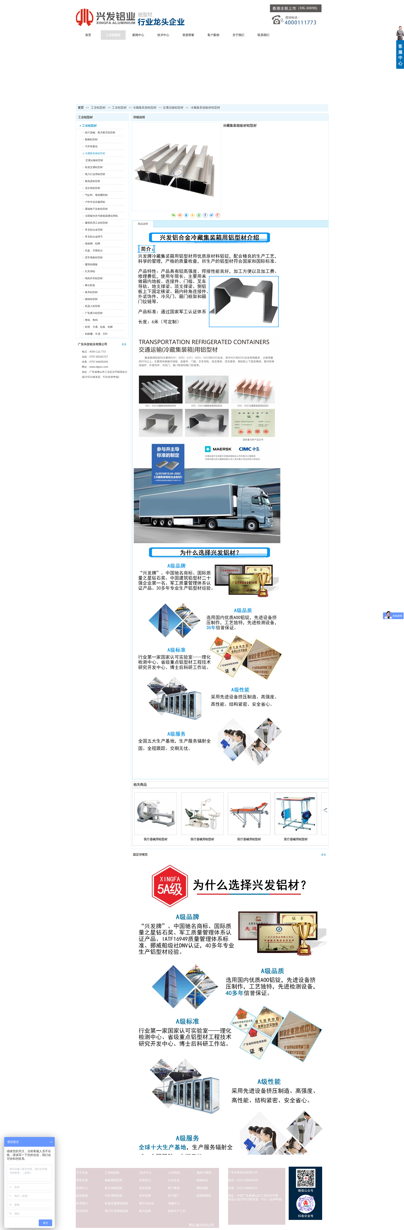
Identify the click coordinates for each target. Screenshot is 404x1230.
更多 (124, 344)
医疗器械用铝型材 (155, 839)
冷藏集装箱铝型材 (145, 107)
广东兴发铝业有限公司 (92, 344)
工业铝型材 (98, 107)
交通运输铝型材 (173, 107)
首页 (81, 107)
